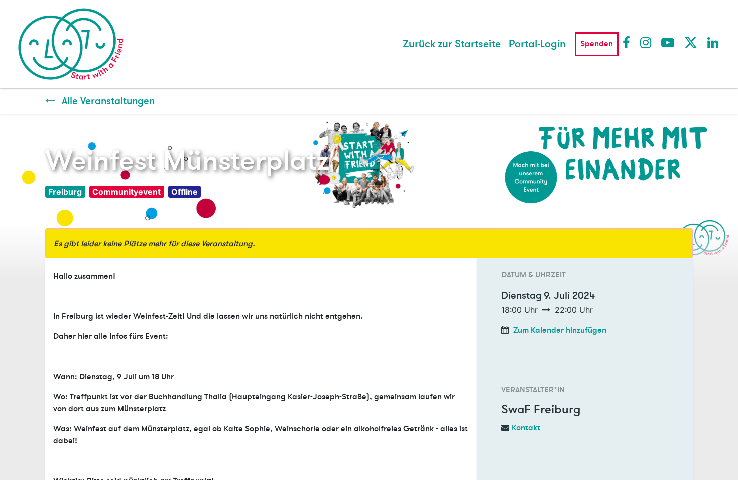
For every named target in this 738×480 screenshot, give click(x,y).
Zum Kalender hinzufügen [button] (559, 330)
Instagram (646, 42)
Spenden (596, 43)
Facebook (629, 42)
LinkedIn (713, 42)
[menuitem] (452, 44)
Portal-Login (537, 44)
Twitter (690, 42)
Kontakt (526, 427)
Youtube (667, 42)
